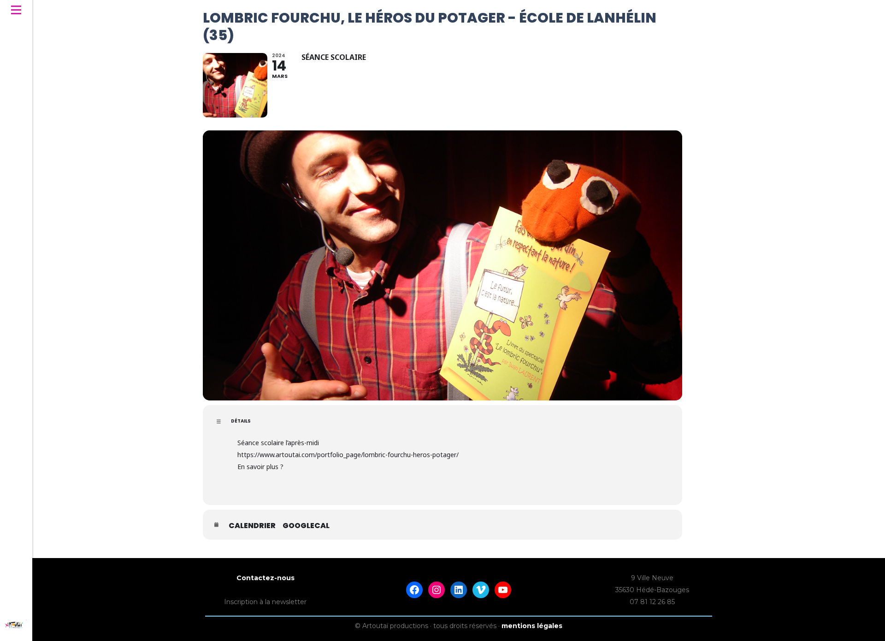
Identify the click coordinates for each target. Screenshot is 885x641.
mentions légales (532, 626)
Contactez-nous (265, 578)
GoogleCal (306, 525)
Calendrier (252, 525)
